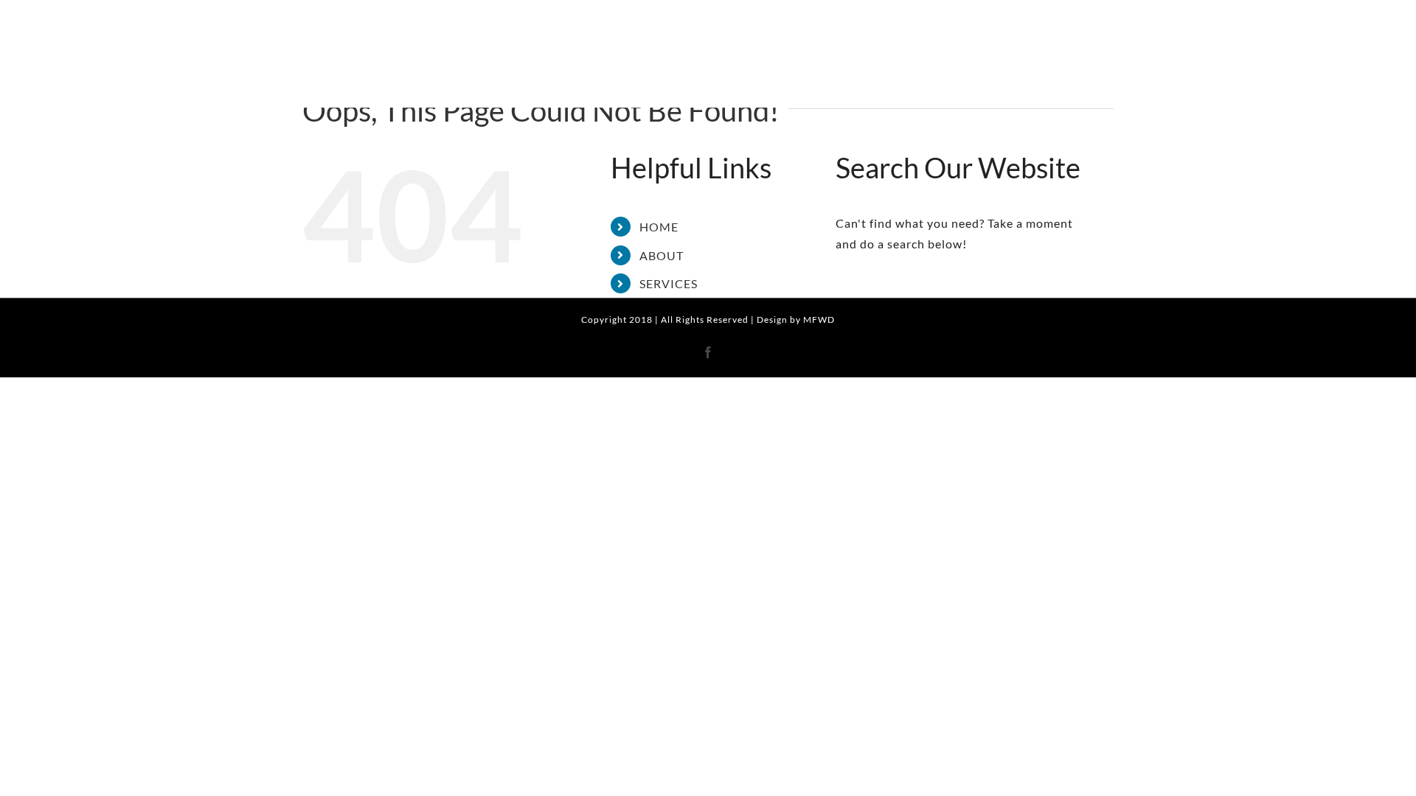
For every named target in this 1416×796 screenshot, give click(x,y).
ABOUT (661, 255)
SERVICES (668, 283)
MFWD (819, 319)
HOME (658, 227)
